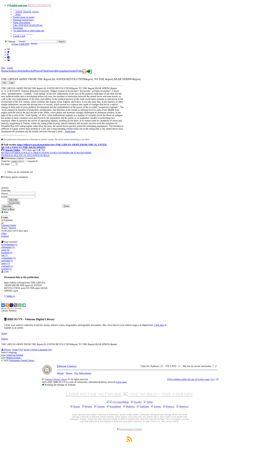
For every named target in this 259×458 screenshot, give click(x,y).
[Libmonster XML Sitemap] (129, 441)
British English (13, 357)
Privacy (7, 349)
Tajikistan (144, 406)
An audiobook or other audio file (28, 30)
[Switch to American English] (8, 49)
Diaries (4, 339)
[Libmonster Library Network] (217, 379)
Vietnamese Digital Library (22, 360)
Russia (76, 406)
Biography (18, 28)
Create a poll (19, 36)
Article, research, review (27, 11)
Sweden (137, 402)
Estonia (157, 406)
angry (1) (5, 263)
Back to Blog (8, 209)
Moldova (130, 406)
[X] (11, 305)
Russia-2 (170, 406)
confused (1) (7, 266)
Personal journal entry (23, 20)
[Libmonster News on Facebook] (8, 54)
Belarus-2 (184, 406)
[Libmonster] (47, 374)
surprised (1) (7, 260)
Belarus (88, 406)
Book (18, 14)
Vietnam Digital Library (56, 379)
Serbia (150, 402)
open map (121, 382)
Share (66, 206)
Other (4, 233)
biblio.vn (11, 296)
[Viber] (15, 305)
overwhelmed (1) (9, 244)
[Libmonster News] (8, 52)
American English (14, 355)
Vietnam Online (12, 150)
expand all (33, 161)
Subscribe (6, 206)
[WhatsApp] (20, 305)
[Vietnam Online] (2, 223)
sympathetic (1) (8, 258)
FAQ (20, 349)
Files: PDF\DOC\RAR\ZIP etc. (28, 25)
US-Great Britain (121, 402)
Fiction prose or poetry (24, 17)
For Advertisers (82, 373)
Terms (15, 349)
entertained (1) (8, 247)
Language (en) (45, 349)
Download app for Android (130, 429)
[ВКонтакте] (3, 305)
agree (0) (5, 250)
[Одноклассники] (7, 305)
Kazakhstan (115, 406)
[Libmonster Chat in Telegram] (162, 366)
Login (10, 68)
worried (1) (6, 269)
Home (4, 333)
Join (3, 68)
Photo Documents (21, 22)
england (5, 236)
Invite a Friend (31, 349)
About (60, 373)
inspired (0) (6, 252)
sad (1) (4, 255)
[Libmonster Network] (191, 379)
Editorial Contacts (66, 366)
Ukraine (101, 406)
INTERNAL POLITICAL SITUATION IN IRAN (25, 155)
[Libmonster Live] (8, 60)
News (69, 373)
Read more (70, 131)
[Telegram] (24, 305)
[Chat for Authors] (8, 57)
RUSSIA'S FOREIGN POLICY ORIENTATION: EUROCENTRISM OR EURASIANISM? (46, 152)
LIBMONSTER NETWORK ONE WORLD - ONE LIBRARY (129, 394)
